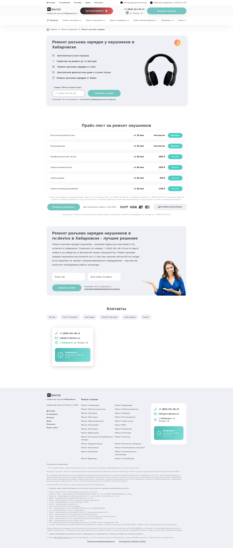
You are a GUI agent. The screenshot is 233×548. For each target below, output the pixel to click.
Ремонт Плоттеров (123, 433)
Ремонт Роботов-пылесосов (93, 409)
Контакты (98, 3)
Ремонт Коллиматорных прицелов (130, 448)
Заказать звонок (66, 288)
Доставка (51, 3)
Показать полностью (63, 207)
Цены (88, 3)
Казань (146, 317)
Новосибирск (130, 317)
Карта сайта (52, 428)
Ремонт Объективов (90, 425)
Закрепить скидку (104, 93)
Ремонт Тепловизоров (124, 458)
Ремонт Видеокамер (90, 433)
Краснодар (89, 317)
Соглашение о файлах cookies (132, 541)
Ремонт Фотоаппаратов (125, 417)
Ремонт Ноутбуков (89, 413)
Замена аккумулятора (61, 167)
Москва (52, 317)
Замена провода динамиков (64, 189)
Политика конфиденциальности (101, 541)
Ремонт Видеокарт (89, 458)
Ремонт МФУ (120, 425)
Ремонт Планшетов (123, 429)
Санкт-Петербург (70, 317)
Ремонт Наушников (89, 452)
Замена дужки (57, 178)
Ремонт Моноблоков (90, 448)
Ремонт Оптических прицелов (128, 444)
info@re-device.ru (70, 338)
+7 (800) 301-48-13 (134, 9)
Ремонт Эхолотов (122, 437)
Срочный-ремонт (95, 11)
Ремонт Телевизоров (90, 405)
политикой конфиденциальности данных (98, 99)
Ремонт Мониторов (89, 429)
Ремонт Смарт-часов (124, 421)
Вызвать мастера (166, 11)
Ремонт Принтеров (89, 417)
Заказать (175, 135)
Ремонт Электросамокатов (126, 409)
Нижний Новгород (109, 317)
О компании (64, 3)
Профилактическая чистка (63, 157)
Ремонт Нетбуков (122, 413)
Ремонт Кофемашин (124, 405)
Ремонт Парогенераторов (92, 421)
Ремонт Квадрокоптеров (91, 444)
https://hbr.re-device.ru (62, 537)
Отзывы (78, 3)
